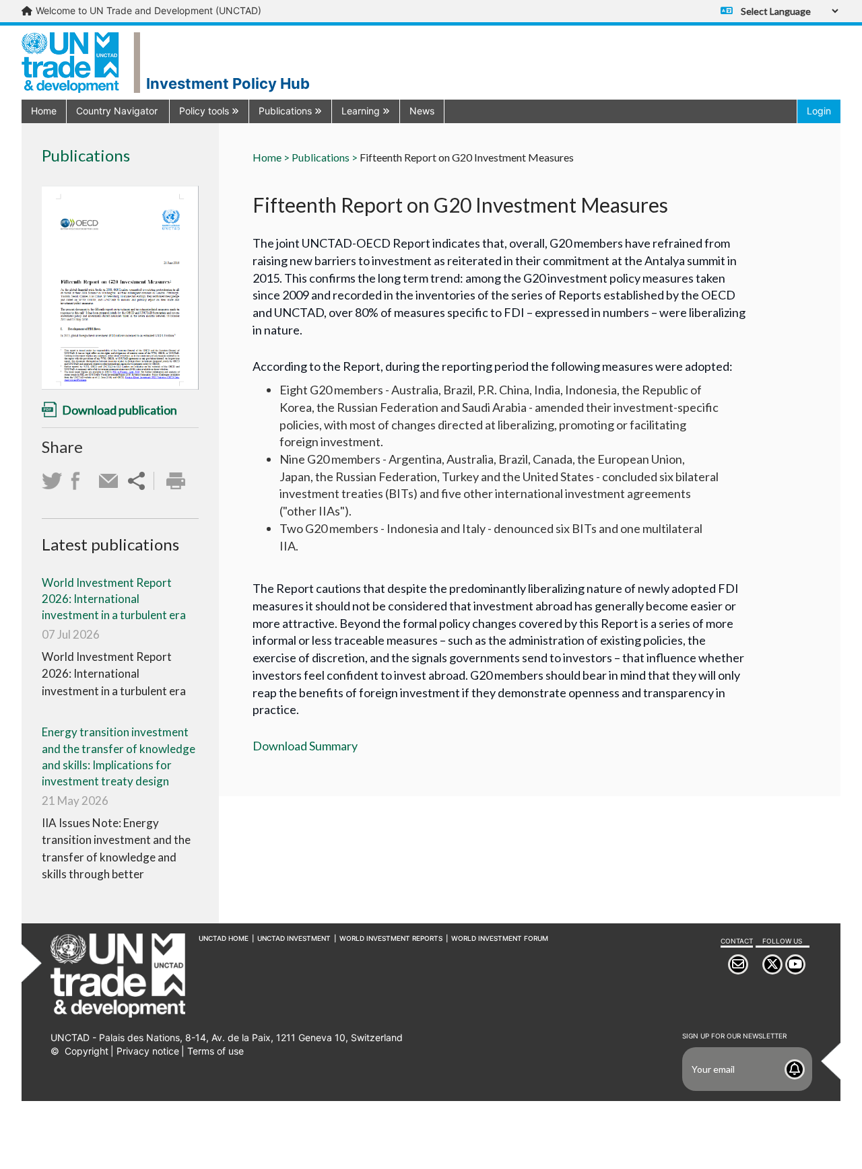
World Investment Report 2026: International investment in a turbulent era (114, 599)
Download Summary (305, 745)
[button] (118, 110)
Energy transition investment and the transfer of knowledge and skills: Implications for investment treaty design (118, 756)
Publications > (325, 157)
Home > (271, 157)
